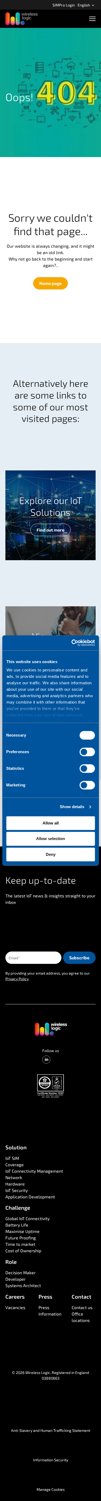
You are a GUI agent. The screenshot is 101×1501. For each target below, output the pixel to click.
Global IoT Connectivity (27, 1218)
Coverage (14, 1164)
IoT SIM (12, 1158)
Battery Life (16, 1224)
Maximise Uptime (22, 1231)
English (84, 5)
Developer (15, 1278)
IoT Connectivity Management (34, 1170)
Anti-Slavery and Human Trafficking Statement (50, 1430)
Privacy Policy (17, 978)
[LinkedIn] (46, 1060)
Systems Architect (23, 1285)
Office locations (81, 1317)
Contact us (82, 1307)
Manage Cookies (51, 1489)
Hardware (15, 1183)
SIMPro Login (64, 5)
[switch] (87, 752)
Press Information (50, 1310)
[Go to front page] (50, 1028)
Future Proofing (20, 1237)
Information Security (50, 1460)
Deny (50, 854)
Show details (72, 806)
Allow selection (50, 839)
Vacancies (15, 1307)
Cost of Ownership (23, 1250)
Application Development (30, 1196)
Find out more (50, 529)
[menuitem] (63, 5)
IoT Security (16, 1190)
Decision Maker (20, 1272)
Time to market (20, 1244)
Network (13, 1177)
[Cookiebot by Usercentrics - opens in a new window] (72, 642)
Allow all (51, 823)
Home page (50, 283)
